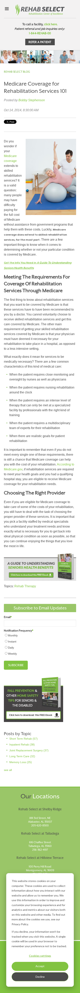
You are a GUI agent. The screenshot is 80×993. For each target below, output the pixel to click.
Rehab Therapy (25, 586)
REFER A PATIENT (40, 42)
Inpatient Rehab (22, 744)
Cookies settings (40, 955)
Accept (40, 966)
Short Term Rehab (23, 738)
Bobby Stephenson (31, 100)
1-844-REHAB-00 (40, 33)
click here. (51, 24)
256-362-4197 (40, 849)
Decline (40, 976)
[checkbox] (40, 644)
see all (8, 770)
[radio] (40, 635)
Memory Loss (20, 762)
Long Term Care (22, 756)
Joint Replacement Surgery (29, 750)
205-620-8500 (40, 825)
